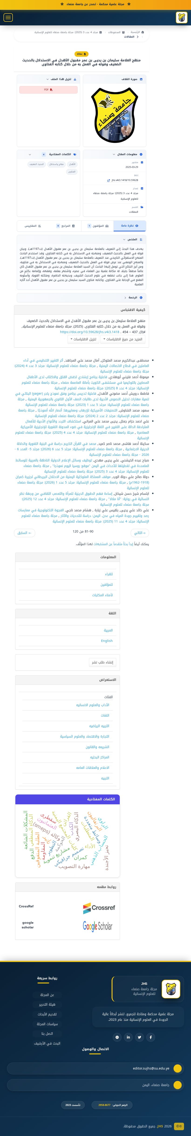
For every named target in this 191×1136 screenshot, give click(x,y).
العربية (108, 630)
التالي (140, 533)
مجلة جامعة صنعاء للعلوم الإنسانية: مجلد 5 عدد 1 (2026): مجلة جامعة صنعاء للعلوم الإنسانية (83, 485)
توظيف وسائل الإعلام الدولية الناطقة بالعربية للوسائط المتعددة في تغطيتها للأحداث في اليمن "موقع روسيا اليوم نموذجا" (82, 463)
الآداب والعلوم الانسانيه (92, 705)
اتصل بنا (47, 1034)
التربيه (105, 778)
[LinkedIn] (128, 1037)
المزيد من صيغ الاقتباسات (123, 339)
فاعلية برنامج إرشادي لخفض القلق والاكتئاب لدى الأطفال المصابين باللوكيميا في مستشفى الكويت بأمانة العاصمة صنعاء (88, 380)
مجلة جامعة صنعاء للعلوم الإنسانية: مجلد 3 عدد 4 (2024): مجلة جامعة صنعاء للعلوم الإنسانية (81, 369)
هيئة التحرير (47, 1004)
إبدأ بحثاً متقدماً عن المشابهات (113, 544)
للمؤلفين (107, 585)
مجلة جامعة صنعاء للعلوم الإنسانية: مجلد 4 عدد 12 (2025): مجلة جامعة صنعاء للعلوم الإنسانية (85, 502)
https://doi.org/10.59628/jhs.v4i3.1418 (89, 332)
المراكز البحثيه (99, 757)
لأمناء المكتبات (102, 595)
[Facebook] (150, 1037)
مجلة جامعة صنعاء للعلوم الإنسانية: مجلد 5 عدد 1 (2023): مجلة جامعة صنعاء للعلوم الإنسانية (83, 402)
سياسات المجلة (47, 1024)
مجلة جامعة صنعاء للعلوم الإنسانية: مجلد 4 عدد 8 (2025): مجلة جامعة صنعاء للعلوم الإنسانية (85, 385)
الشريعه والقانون (97, 747)
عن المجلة (47, 995)
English (107, 641)
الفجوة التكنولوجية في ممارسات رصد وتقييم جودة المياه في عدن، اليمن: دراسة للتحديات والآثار (83, 513)
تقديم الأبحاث (47, 1014)
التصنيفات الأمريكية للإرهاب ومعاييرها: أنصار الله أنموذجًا (77, 410)
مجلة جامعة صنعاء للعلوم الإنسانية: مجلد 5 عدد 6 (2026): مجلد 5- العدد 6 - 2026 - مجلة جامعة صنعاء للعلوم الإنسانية (82, 452)
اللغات (105, 715)
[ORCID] (117, 1037)
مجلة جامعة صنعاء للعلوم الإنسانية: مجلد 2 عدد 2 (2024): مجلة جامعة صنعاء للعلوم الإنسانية (83, 413)
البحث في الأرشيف (47, 1043)
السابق (24, 533)
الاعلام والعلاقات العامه (92, 768)
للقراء (109, 574)
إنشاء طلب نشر (102, 662)
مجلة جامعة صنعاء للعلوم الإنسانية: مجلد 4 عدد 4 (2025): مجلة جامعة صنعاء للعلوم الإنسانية (82, 435)
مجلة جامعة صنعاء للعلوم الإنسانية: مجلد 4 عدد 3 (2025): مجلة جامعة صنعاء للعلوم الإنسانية (86, 469)
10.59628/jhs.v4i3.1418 (125, 180)
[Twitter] (139, 1037)
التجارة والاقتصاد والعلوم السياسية (84, 736)
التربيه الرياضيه (99, 726)
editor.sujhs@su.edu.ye (151, 1068)
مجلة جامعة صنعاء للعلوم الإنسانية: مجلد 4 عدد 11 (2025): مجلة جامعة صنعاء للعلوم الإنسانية (85, 519)
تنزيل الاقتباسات (84, 339)
